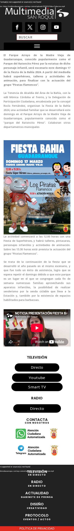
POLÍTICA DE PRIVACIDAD (36, 528)
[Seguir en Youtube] (56, 27)
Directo (37, 367)
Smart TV (37, 386)
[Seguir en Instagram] (43, 27)
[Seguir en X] (30, 27)
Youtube (37, 377)
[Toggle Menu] (37, 46)
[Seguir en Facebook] (17, 27)
